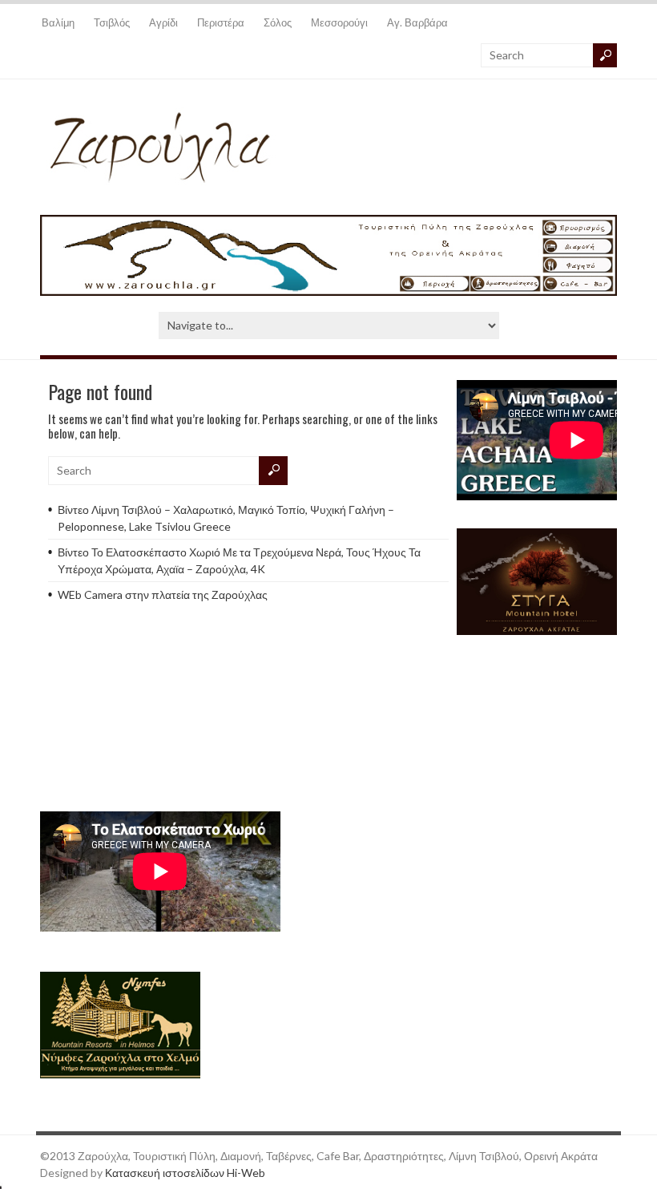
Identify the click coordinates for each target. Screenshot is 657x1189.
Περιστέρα (220, 22)
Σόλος (278, 22)
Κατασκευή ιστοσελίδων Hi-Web (185, 1172)
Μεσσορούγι (339, 22)
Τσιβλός (112, 22)
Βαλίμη (58, 22)
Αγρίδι (163, 22)
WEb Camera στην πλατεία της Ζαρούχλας (163, 594)
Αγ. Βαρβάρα (417, 22)
